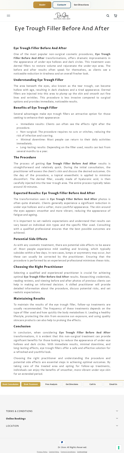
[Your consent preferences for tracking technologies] (119, 448)
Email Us (113, 384)
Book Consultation (10, 384)
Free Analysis (51, 384)
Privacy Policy (42, 452)
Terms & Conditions (68, 452)
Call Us (93, 384)
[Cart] (115, 15)
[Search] (107, 15)
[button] (8, 15)
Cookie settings (82, 452)
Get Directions (81, 4)
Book (42, 4)
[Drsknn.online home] (62, 15)
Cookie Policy (54, 452)
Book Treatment (31, 384)
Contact (61, 4)
